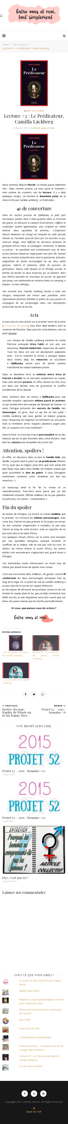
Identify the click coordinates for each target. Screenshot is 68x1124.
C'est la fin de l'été (29, 1028)
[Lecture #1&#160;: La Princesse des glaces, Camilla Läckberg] (45, 643)
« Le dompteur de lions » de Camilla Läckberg (15, 654)
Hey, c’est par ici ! (15, 878)
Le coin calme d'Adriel (30, 1066)
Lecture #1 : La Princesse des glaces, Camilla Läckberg (45, 655)
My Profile (24, 1019)
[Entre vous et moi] (34, 15)
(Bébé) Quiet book (29, 990)
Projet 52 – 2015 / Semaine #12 (23, 771)
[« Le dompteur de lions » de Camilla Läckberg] (15, 643)
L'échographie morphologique (35, 1037)
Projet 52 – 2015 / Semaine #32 (23, 817)
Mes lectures (20, 44)
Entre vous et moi (44, 127)
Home (5, 44)
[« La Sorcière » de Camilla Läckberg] (15, 670)
